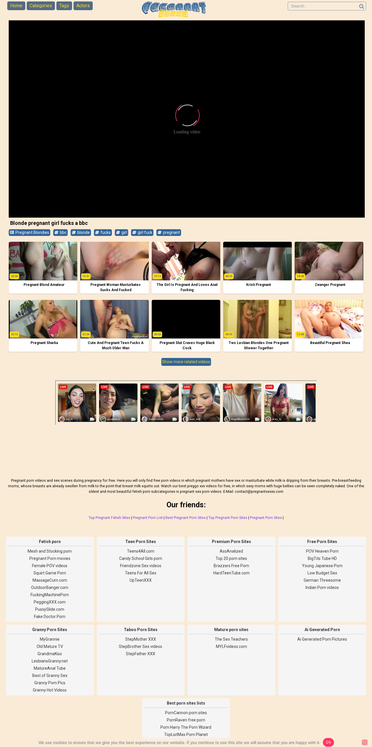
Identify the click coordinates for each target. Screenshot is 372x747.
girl (124, 232)
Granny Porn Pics (49, 682)
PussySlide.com (49, 609)
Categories (41, 5)
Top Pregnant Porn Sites (227, 517)
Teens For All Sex (140, 573)
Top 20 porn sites (231, 558)
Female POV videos (49, 565)
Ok (328, 742)
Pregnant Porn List (148, 517)
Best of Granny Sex (49, 675)
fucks (105, 232)
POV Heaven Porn (322, 551)
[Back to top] (354, 721)
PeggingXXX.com (50, 602)
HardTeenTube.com (231, 573)
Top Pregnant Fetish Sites (109, 517)
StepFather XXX (140, 653)
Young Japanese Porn (322, 565)
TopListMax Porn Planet (186, 734)
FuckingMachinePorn (50, 594)
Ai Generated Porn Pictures (322, 639)
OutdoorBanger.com (49, 587)
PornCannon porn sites (186, 712)
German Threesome (322, 580)
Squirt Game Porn (49, 573)
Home (16, 5)
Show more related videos (186, 361)
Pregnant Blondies (32, 232)
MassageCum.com (50, 580)
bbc (63, 232)
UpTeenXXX (141, 580)
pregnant (171, 232)
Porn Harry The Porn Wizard (185, 727)
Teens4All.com (140, 551)
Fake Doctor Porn (49, 616)
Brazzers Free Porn (231, 565)
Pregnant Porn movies (49, 558)
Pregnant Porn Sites (266, 517)
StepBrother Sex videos (140, 646)
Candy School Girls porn (140, 558)
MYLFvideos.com (231, 646)
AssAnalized (231, 551)
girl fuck (144, 232)
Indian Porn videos (322, 587)
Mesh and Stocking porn (50, 551)
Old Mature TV (50, 646)
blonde (83, 232)
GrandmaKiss (49, 653)
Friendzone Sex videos (140, 565)
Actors (83, 5)
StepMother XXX (140, 639)
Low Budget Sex (322, 573)
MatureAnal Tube (50, 668)
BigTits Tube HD (322, 558)
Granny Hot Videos (50, 690)
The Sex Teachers (231, 639)
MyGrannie (50, 639)
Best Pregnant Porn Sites (185, 517)
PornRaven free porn (186, 720)
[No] (365, 742)
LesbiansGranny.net (50, 661)
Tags (64, 5)
